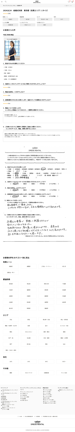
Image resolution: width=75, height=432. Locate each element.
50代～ (64, 361)
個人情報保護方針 (29, 416)
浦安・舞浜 (46, 332)
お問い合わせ (25, 400)
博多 (46, 344)
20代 (11, 361)
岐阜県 (64, 302)
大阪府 (11, 290)
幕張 (64, 332)
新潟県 (28, 302)
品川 (46, 326)
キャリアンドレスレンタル (9, 5)
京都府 (28, 296)
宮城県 (64, 290)
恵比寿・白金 (44, 19)
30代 (61, 19)
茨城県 (64, 296)
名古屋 (28, 338)
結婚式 (10, 19)
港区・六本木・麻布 (11, 350)
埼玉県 (28, 284)
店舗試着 (10, 25)
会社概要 (24, 398)
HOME (20, 416)
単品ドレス (27, 25)
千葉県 (64, 284)
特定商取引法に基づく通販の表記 (50, 416)
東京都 (27, 19)
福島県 (46, 308)
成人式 (64, 266)
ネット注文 (64, 373)
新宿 (28, 319)
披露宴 (28, 266)
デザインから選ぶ (48, 394)
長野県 (46, 302)
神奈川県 (46, 284)
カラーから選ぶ (47, 391)
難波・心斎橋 (64, 338)
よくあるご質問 (25, 397)
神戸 (11, 344)
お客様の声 (19, 5)
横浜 (11, 332)
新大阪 (28, 344)
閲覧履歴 (4, 398)
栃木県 (11, 308)
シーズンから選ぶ (48, 396)
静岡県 (46, 296)
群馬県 (28, 308)
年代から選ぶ (47, 398)
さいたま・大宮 (64, 326)
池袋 (28, 326)
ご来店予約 (24, 395)
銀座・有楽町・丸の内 (11, 326)
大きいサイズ (28, 373)
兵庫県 (11, 296)
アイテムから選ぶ (48, 390)
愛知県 (46, 290)
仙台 (64, 344)
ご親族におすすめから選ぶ (50, 403)
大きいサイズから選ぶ (49, 399)
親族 (44, 25)
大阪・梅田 (46, 338)
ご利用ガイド (25, 393)
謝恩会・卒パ (10, 272)
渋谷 (11, 319)
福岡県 (28, 290)
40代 (46, 361)
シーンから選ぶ (47, 393)
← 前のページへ (68, 5)
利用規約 (38, 416)
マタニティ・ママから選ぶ (50, 401)
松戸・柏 (10, 338)
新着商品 (4, 396)
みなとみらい (28, 332)
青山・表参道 (64, 319)
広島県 (11, 302)
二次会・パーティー (46, 266)
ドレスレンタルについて (27, 392)
